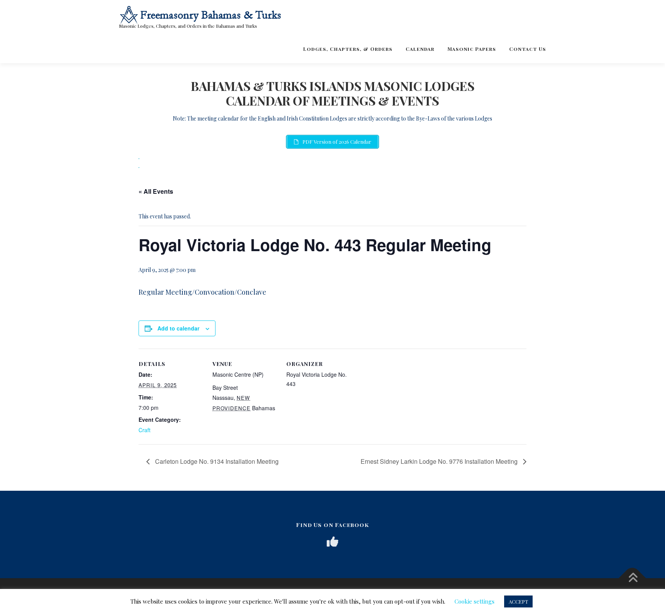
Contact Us (527, 48)
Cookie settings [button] (474, 601)
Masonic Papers (472, 48)
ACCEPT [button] (518, 601)
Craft (144, 430)
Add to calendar (178, 328)
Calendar (420, 48)
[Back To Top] (632, 578)
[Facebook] (332, 541)
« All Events (156, 191)
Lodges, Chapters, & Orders (348, 48)
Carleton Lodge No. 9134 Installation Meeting (216, 461)
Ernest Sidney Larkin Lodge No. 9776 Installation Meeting (440, 461)
